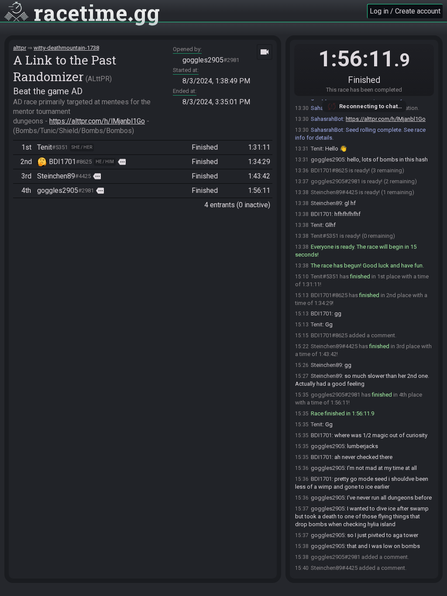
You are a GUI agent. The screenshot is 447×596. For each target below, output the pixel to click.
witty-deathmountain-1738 (66, 48)
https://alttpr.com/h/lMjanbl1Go (97, 121)
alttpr (19, 48)
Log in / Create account (405, 11)
